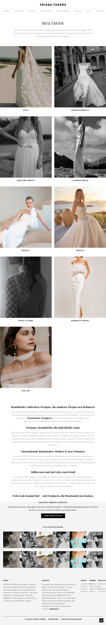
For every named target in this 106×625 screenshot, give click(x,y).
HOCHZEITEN (45, 11)
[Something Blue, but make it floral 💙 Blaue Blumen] (11, 540)
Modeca (80, 250)
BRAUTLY (26, 250)
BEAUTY (78, 11)
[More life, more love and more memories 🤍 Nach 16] (94, 540)
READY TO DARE (25, 321)
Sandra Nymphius (80, 110)
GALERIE (6, 11)
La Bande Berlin (80, 180)
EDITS (88, 11)
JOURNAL (100, 11)
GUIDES (32, 11)
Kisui (25, 110)
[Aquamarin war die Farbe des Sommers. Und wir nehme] (78, 540)
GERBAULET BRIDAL (80, 321)
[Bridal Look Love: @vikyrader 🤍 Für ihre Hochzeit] (61, 540)
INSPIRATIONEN (63, 11)
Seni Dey (26, 391)
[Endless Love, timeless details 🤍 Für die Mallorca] (44, 540)
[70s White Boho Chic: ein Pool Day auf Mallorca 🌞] (28, 540)
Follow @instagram (53, 527)
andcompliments (26, 180)
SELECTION (19, 11)
